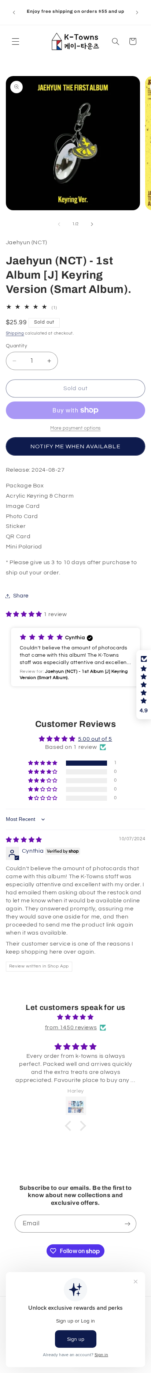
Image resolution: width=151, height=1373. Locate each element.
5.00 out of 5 (95, 739)
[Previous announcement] (14, 12)
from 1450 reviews (71, 1027)
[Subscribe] (127, 1224)
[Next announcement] (137, 12)
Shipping (15, 333)
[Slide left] (59, 224)
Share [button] (21, 596)
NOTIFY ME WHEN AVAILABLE (75, 446)
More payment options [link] (75, 428)
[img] (24, 840)
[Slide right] (92, 224)
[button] (15, 41)
